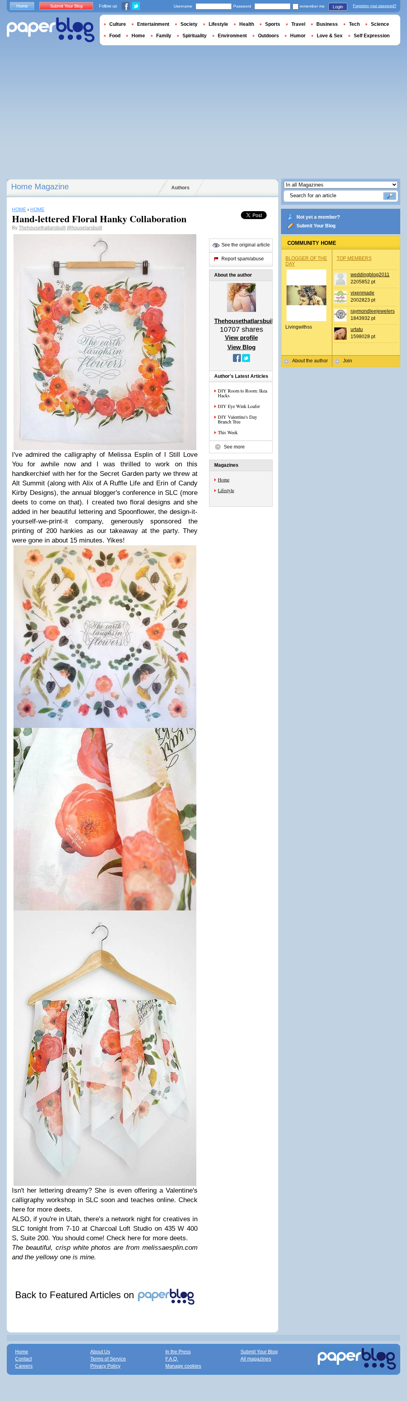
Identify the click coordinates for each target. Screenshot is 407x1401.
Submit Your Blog (316, 226)
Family (163, 35)
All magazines (255, 1359)
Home (223, 479)
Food (114, 35)
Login (338, 6)
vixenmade (362, 293)
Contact (23, 1359)
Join (347, 361)
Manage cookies (183, 1366)
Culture (117, 24)
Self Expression (372, 35)
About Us (100, 1352)
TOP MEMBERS (354, 258)
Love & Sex (330, 35)
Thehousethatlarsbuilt (42, 228)
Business (327, 24)
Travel (298, 24)
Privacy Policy (105, 1366)
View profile (241, 337)
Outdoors (268, 35)
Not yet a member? (318, 217)
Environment (232, 35)
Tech (354, 24)
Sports (272, 24)
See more (234, 447)
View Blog (241, 347)
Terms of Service (108, 1359)
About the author (310, 361)
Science (380, 24)
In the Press (178, 1352)
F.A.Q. (171, 1359)
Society (189, 24)
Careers (24, 1366)
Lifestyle (226, 490)
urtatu (357, 329)
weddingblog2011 (370, 274)
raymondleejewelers (373, 311)
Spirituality (194, 35)
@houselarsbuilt (84, 228)
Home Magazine (40, 186)
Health (246, 24)
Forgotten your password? (374, 6)
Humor (298, 35)
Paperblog (51, 29)
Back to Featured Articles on (76, 1294)
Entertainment (153, 24)
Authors (180, 188)
